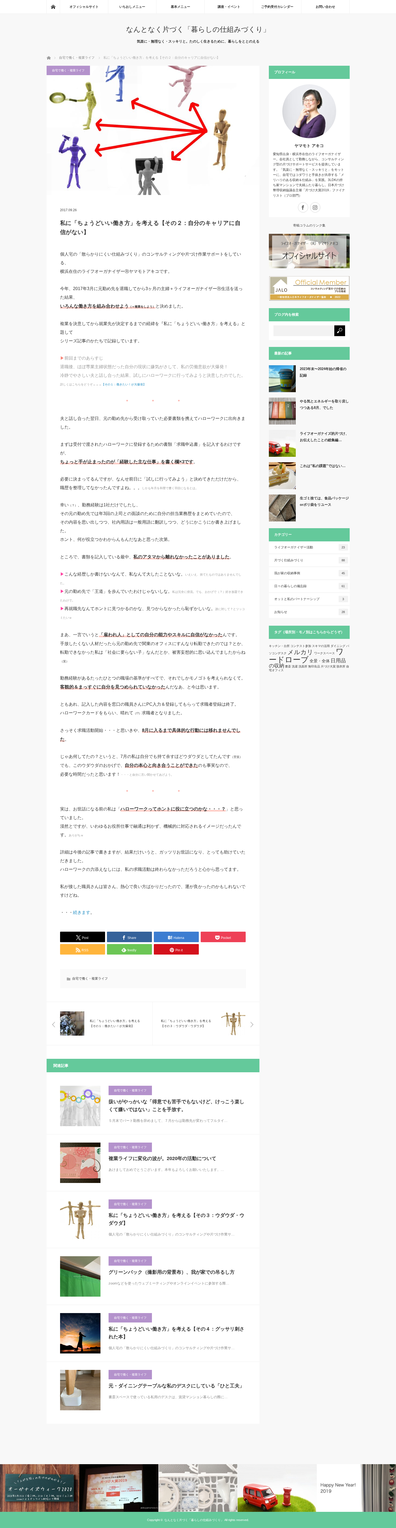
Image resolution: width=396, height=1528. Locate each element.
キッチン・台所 (279, 646)
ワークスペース (324, 653)
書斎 (288, 666)
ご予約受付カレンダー (277, 7)
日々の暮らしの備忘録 (309, 586)
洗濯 (295, 666)
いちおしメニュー (132, 7)
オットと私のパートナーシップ (309, 599)
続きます (81, 912)
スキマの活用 (321, 646)
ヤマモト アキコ (309, 145)
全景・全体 (320, 661)
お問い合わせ (325, 7)
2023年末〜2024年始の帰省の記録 (323, 372)
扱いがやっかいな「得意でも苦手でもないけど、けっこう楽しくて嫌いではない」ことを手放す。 (176, 1105)
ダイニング (338, 646)
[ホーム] (53, 6)
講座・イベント (229, 7)
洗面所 (302, 666)
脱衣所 (340, 666)
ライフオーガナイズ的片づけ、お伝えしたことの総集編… (324, 436)
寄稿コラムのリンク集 (309, 225)
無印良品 (314, 666)
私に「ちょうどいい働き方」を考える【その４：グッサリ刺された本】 (176, 1332)
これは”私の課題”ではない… (323, 466)
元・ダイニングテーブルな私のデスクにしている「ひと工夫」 (176, 1385)
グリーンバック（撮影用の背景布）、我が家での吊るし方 (172, 1272)
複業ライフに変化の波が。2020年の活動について (162, 1158)
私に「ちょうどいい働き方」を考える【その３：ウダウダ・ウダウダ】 (176, 1219)
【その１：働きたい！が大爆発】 (124, 384)
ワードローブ (306, 655)
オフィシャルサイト (84, 7)
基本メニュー (180, 7)
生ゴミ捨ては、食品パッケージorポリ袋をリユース (324, 501)
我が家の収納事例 (309, 573)
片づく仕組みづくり (309, 560)
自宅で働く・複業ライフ (68, 70)
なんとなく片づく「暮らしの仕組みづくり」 (198, 29)
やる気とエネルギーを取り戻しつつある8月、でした (324, 404)
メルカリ (300, 652)
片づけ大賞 (328, 666)
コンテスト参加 (300, 646)
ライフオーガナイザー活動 (309, 547)
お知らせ (309, 612)
